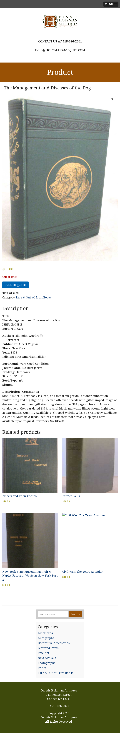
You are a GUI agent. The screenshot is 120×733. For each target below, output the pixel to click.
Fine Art (43, 653)
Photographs (46, 663)
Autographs (46, 638)
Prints (42, 668)
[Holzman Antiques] (60, 21)
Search (75, 614)
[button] (112, 99)
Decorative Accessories (54, 643)
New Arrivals (47, 658)
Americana (45, 633)
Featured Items (48, 648)
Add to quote (15, 285)
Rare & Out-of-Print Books (34, 297)
